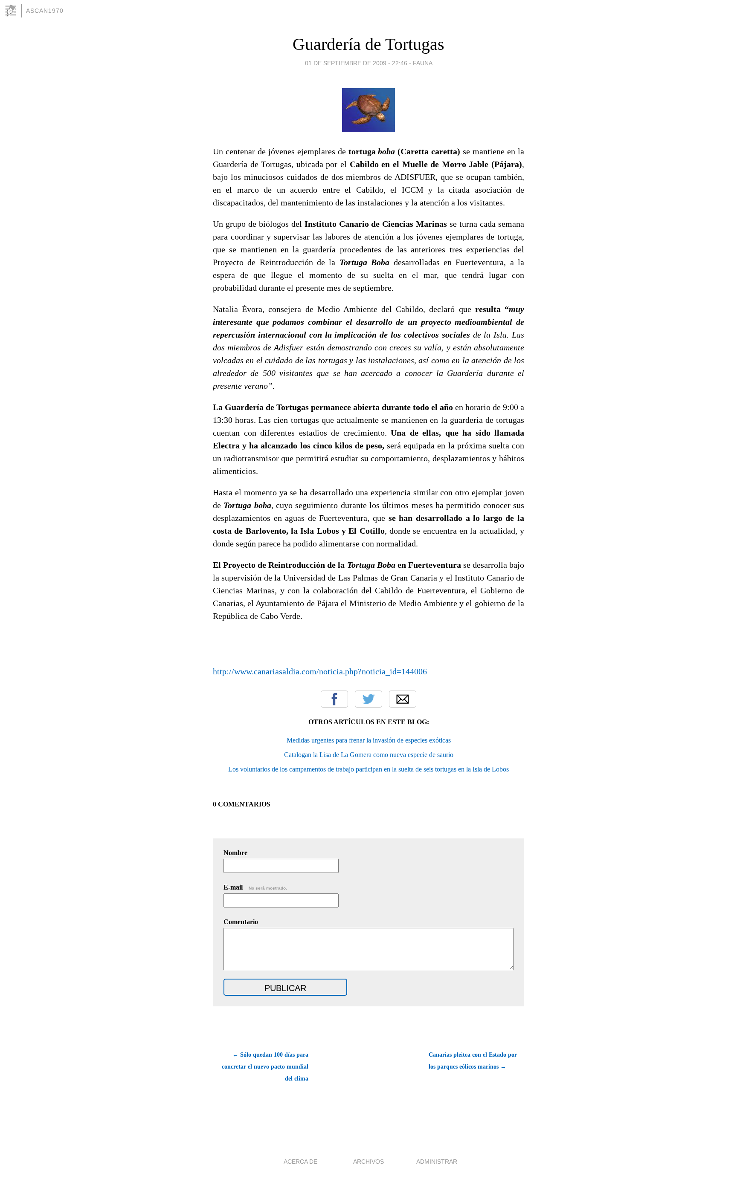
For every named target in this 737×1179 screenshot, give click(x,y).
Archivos (368, 1161)
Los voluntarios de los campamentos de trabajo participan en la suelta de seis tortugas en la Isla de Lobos (368, 769)
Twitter (368, 699)
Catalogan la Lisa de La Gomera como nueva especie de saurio (368, 754)
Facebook (334, 699)
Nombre (235, 852)
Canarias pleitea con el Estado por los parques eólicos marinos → (473, 1061)
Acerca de (300, 1161)
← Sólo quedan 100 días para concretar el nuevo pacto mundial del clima (265, 1067)
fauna (422, 63)
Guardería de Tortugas (368, 44)
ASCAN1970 (45, 10)
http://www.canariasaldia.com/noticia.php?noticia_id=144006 (320, 671)
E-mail (255, 887)
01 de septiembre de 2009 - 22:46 (356, 63)
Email (402, 699)
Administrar (436, 1161)
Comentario (240, 921)
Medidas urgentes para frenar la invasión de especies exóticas (369, 740)
